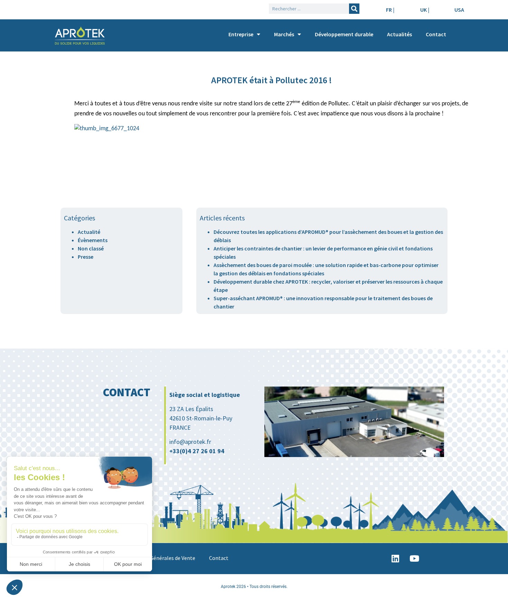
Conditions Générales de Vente (159, 557)
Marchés (284, 34)
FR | (390, 9)
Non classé (91, 248)
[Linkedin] (395, 558)
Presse (85, 256)
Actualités (399, 34)
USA (459, 9)
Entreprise (240, 34)
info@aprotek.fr (190, 442)
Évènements (92, 240)
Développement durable (344, 34)
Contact (436, 34)
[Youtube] (414, 558)
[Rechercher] (354, 8)
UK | (424, 9)
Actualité (89, 231)
